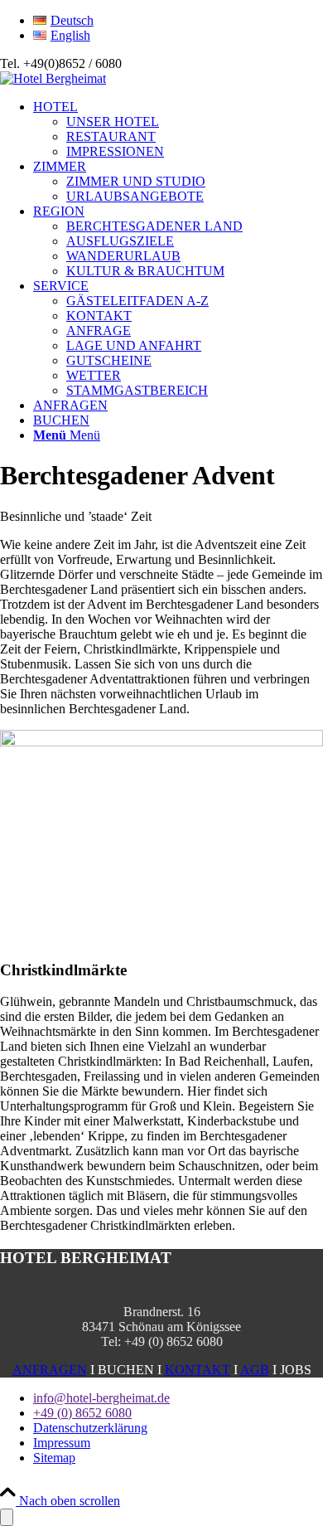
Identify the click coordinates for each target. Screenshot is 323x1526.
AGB (254, 1370)
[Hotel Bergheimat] (53, 78)
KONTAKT (197, 1370)
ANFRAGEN (49, 1370)
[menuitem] (178, 20)
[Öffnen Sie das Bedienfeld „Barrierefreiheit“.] (6, 1517)
